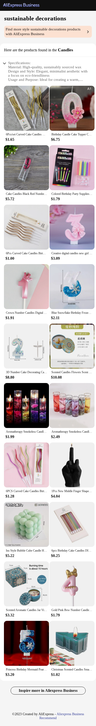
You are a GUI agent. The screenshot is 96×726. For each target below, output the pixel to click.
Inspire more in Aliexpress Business (48, 690)
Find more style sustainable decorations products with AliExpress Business (43, 31)
